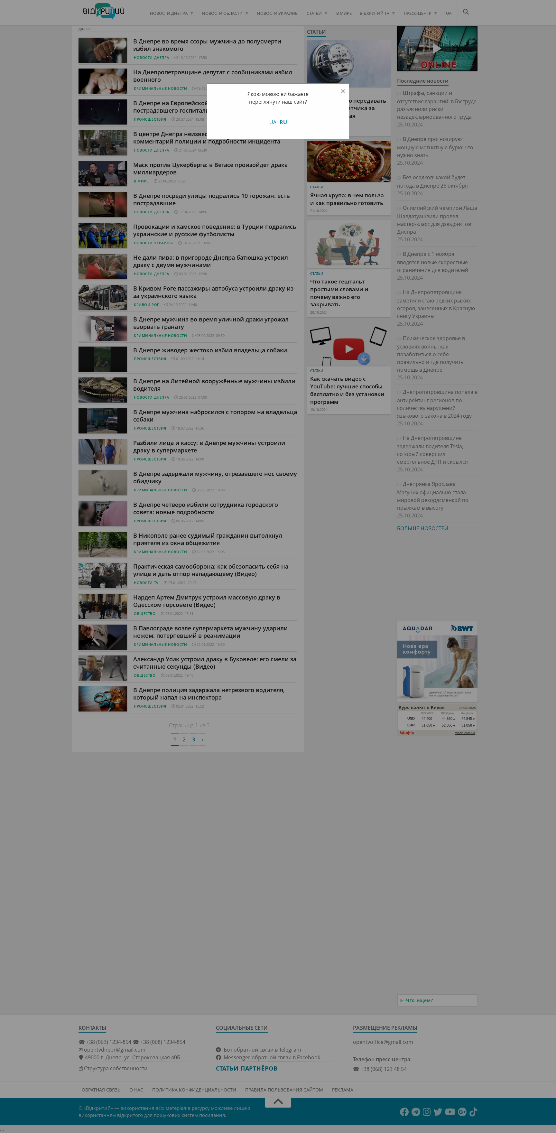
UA (272, 122)
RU (283, 122)
